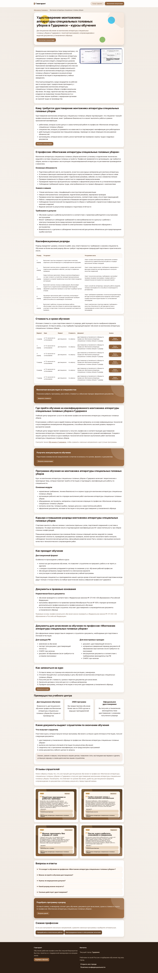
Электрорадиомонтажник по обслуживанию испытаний (83, 932)
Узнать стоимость (115, 339)
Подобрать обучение (41, 959)
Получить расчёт (43, 913)
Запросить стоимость (44, 398)
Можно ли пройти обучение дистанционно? (56, 875)
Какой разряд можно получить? (51, 886)
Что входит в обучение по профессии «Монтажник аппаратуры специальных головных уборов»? (77, 869)
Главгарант (41, 3)
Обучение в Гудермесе (41, 10)
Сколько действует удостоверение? (53, 892)
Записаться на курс (43, 689)
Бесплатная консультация (115, 3)
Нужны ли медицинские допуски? (52, 881)
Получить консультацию (44, 143)
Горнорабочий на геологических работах (50, 932)
